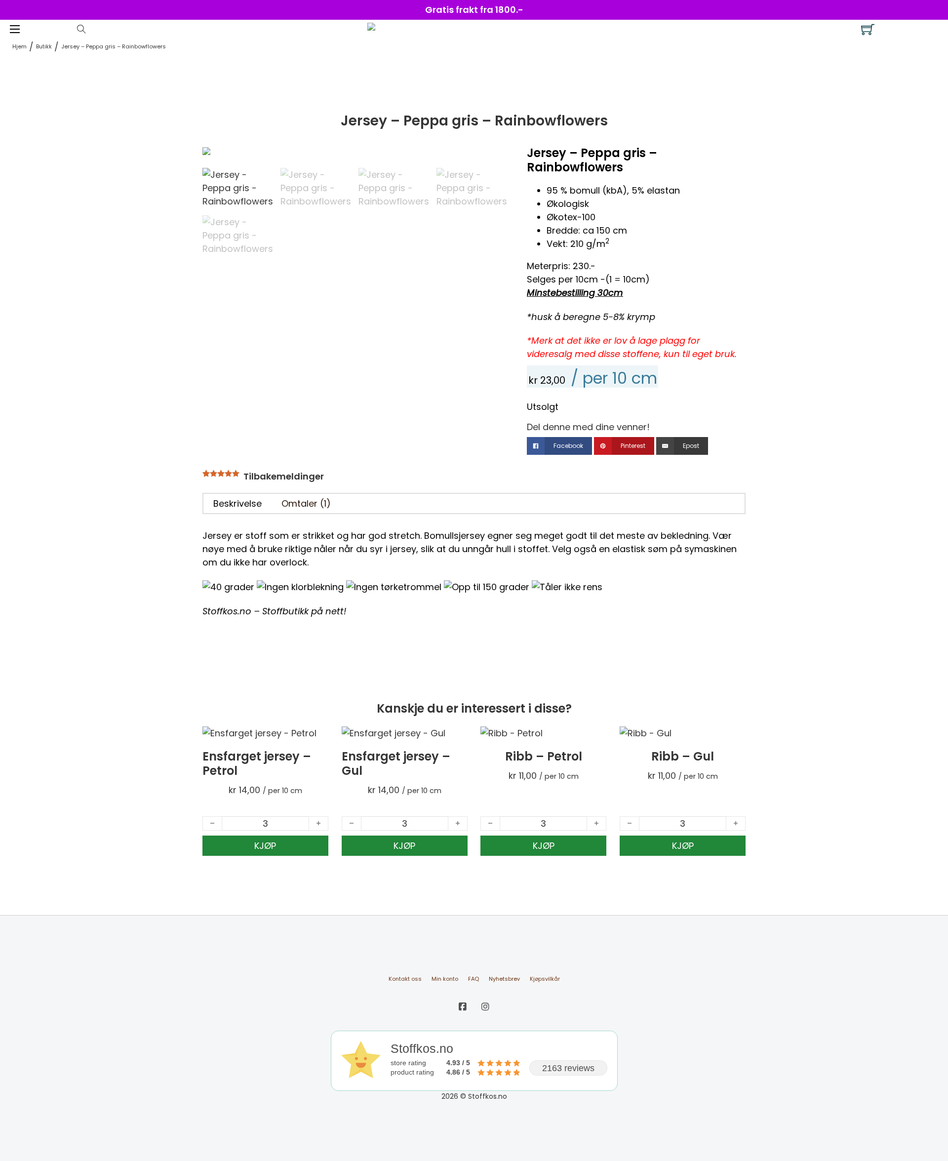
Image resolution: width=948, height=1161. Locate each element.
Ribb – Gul (682, 756)
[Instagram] (485, 1007)
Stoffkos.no (226, 611)
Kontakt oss (405, 979)
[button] (494, 159)
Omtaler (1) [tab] (306, 503)
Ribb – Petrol (543, 756)
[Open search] (81, 29)
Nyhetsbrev (504, 979)
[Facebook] (462, 1007)
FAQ (473, 979)
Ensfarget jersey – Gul (396, 763)
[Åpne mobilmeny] (15, 29)
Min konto (445, 979)
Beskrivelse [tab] (237, 503)
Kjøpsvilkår (545, 979)
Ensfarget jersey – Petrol (256, 763)
